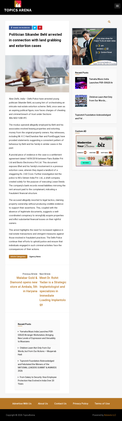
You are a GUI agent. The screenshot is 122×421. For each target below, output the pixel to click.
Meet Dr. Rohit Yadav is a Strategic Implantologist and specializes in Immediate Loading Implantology (53, 291)
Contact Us (60, 403)
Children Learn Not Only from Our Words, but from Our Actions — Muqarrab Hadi (37, 351)
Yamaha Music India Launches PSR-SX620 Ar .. (101, 82)
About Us (43, 403)
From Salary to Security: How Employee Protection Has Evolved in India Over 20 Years (37, 380)
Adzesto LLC (110, 415)
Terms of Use (102, 403)
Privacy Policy (80, 403)
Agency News (35, 257)
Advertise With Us (22, 403)
